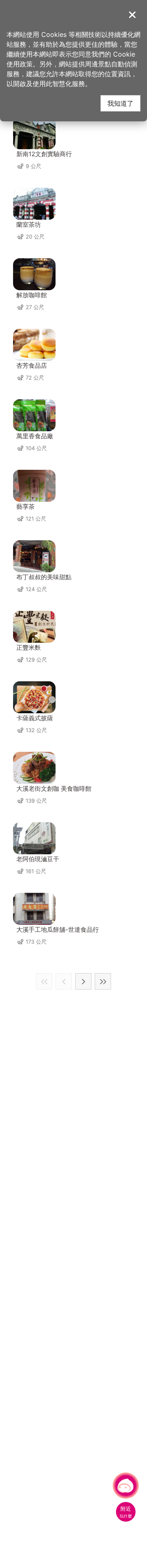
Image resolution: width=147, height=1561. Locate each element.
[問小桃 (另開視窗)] (126, 1485)
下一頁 (83, 981)
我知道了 (120, 103)
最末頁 (103, 981)
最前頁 (44, 981)
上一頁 (64, 981)
